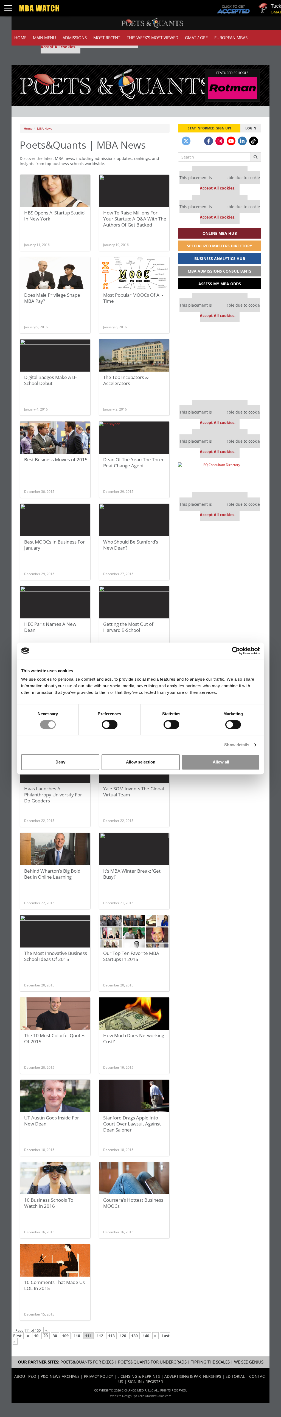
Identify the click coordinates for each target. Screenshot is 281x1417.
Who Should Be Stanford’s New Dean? (130, 545)
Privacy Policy (98, 1376)
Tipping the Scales (210, 1362)
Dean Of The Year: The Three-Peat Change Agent (134, 462)
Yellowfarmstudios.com (154, 1396)
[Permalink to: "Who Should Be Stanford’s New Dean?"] (134, 522)
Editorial (235, 1376)
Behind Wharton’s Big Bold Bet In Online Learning (52, 874)
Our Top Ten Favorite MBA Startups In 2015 (131, 956)
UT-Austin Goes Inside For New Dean (51, 1121)
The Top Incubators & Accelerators (125, 380)
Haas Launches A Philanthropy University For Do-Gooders (53, 794)
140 (146, 1335)
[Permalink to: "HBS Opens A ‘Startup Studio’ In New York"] (55, 196)
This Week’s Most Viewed (152, 38)
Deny (60, 762)
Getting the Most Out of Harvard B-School (128, 627)
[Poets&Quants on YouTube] (231, 141)
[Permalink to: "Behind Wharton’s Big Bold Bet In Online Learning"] (55, 851)
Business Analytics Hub (219, 258)
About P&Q (25, 1376)
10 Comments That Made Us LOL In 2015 (54, 1285)
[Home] (115, 83)
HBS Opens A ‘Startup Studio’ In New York (54, 216)
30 (55, 1335)
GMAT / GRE (196, 38)
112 (100, 1335)
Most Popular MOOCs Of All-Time (133, 298)
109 (65, 1335)
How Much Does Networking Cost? (133, 1038)
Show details (236, 744)
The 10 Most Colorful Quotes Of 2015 (54, 1038)
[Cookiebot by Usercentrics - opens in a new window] (236, 651)
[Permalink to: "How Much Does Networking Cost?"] (134, 1015)
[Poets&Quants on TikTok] (253, 141)
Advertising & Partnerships (192, 1376)
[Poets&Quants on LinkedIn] (242, 141)
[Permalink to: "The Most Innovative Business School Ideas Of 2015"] (55, 933)
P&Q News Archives (60, 1376)
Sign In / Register (145, 1381)
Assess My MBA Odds (219, 283)
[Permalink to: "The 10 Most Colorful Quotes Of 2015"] (55, 1015)
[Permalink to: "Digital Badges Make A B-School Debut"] (55, 363)
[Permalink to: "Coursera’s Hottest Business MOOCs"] (134, 1180)
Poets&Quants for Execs (87, 1362)
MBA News (44, 128)
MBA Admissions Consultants (219, 271)
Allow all (221, 762)
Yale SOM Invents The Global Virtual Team (133, 791)
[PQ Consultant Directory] (219, 475)
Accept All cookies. (58, 46)
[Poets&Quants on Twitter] (186, 141)
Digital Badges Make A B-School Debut (50, 380)
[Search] (256, 157)
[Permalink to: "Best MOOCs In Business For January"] (55, 522)
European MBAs (231, 38)
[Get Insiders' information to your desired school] (219, 361)
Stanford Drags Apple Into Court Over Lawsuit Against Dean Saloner (132, 1124)
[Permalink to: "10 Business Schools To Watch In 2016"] (55, 1180)
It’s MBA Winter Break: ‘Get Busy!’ (132, 874)
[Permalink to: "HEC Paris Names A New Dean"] (55, 604)
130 (134, 1335)
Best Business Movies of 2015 (56, 459)
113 (111, 1335)
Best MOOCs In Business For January (54, 545)
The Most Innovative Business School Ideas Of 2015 (55, 956)
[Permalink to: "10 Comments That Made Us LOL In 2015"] (55, 1262)
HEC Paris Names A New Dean (50, 627)
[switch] (109, 724)
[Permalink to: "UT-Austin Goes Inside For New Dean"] (55, 1098)
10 (36, 1335)
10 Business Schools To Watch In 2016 (48, 1203)
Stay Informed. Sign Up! (209, 128)
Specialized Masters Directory (219, 245)
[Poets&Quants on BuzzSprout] (197, 141)
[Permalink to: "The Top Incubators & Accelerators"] (134, 357)
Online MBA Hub (220, 233)
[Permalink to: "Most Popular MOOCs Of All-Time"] (134, 275)
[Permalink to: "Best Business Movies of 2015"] (55, 440)
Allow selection (140, 762)
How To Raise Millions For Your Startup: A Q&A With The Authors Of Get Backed (134, 219)
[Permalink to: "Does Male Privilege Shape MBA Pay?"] (55, 275)
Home (20, 38)
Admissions (75, 38)
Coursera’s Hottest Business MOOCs (133, 1203)
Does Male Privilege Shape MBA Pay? (52, 298)
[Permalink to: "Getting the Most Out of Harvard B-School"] (134, 604)
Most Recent (106, 38)
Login (250, 128)
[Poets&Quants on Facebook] (208, 141)
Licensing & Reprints (138, 1376)
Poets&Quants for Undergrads (152, 1362)
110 (77, 1335)
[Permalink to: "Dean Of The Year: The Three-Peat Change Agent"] (134, 440)
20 (45, 1335)
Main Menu (44, 38)
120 (123, 1335)
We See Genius (248, 1362)
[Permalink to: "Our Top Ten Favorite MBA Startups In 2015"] (134, 933)
